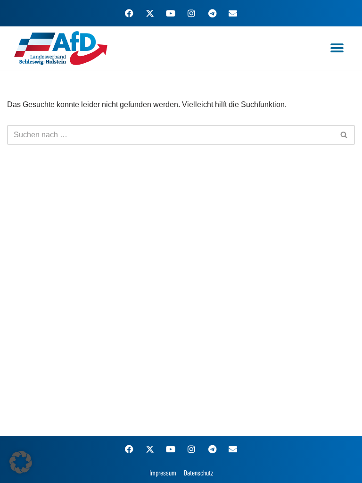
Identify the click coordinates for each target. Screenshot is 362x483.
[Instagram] (191, 13)
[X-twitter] (149, 13)
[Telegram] (212, 13)
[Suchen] (344, 135)
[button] (337, 48)
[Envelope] (232, 13)
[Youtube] (170, 13)
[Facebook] (129, 13)
